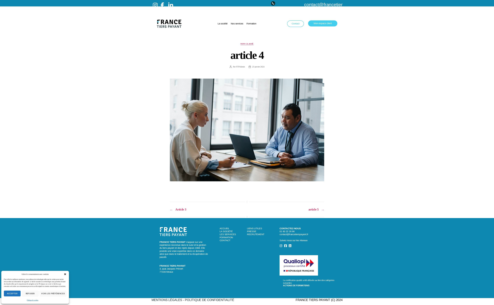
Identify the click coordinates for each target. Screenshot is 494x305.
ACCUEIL (224, 228)
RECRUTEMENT (255, 234)
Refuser (30, 293)
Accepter (12, 293)
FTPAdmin (240, 67)
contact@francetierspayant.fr (294, 234)
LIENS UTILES (254, 228)
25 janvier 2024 (258, 67)
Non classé (247, 44)
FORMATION (226, 237)
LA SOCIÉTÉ (226, 231)
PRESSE (251, 231)
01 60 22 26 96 (287, 231)
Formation (251, 23)
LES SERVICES (228, 234)
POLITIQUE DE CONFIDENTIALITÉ (209, 300)
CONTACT (225, 240)
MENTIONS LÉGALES (167, 300)
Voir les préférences (53, 293)
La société (223, 23)
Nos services (237, 23)
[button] (65, 274)
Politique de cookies (32, 300)
